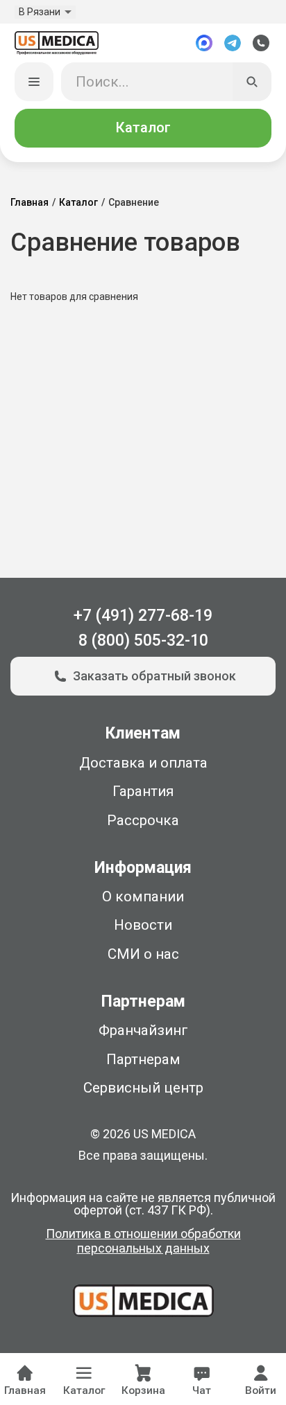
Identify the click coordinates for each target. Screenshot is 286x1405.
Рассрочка (143, 820)
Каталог (143, 127)
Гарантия (143, 791)
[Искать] (252, 82)
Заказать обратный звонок (154, 676)
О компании (143, 896)
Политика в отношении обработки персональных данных (143, 1241)
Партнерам (143, 1059)
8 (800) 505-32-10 (143, 640)
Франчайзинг (143, 1030)
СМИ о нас (143, 954)
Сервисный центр (143, 1087)
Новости (143, 925)
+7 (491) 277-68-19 (143, 615)
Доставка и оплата (143, 762)
